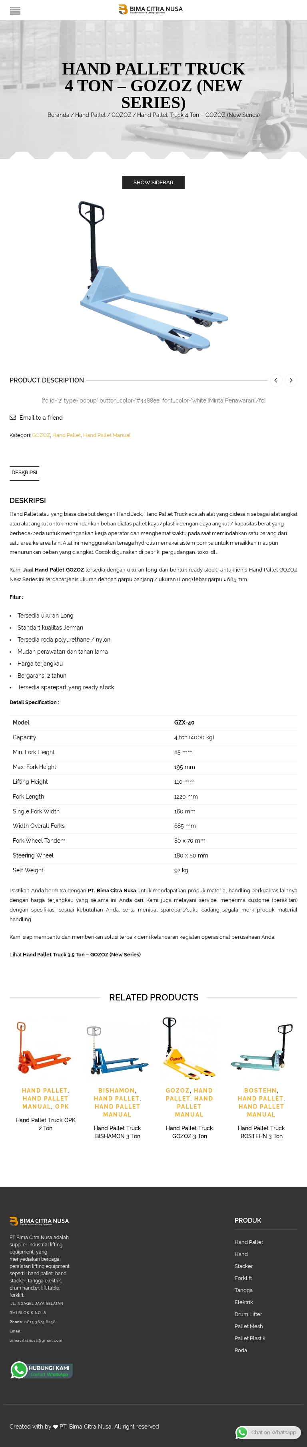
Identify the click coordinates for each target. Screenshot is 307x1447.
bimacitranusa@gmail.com (36, 1340)
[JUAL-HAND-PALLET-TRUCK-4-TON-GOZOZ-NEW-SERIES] (153, 277)
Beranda (59, 115)
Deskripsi (24, 472)
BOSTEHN (260, 1090)
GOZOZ (122, 115)
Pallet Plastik (250, 1338)
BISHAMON (116, 1090)
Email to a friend (41, 418)
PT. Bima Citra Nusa (86, 1426)
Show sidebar (153, 182)
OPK (62, 1106)
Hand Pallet (90, 115)
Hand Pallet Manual (107, 435)
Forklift (243, 1278)
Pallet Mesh (249, 1326)
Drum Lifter (248, 1314)
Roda (241, 1350)
